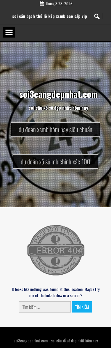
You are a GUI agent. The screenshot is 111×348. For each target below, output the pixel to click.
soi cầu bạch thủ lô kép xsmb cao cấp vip (49, 19)
